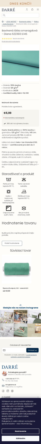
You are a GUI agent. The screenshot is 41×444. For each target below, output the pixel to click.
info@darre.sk (10, 384)
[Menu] (36, 9)
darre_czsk (7, 390)
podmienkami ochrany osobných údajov (23, 355)
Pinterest (12, 390)
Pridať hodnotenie (12, 244)
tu (31, 423)
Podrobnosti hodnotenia (11, 41)
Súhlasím (19, 438)
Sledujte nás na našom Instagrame (19, 308)
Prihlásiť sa (30, 349)
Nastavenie (19, 431)
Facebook (3, 390)
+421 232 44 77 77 (12, 378)
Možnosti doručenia (10, 101)
